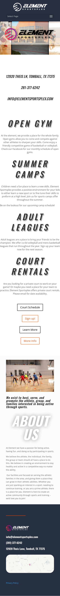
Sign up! (30, 318)
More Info (30, 341)
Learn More (30, 330)
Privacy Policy (12, 583)
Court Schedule (30, 307)
